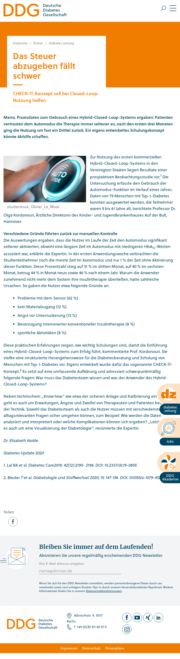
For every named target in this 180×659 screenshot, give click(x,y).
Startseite (20, 43)
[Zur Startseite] (35, 11)
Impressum (68, 648)
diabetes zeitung (61, 43)
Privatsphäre (114, 648)
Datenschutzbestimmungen (104, 591)
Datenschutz (91, 648)
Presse (38, 43)
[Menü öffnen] (168, 8)
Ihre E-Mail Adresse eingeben (61, 563)
